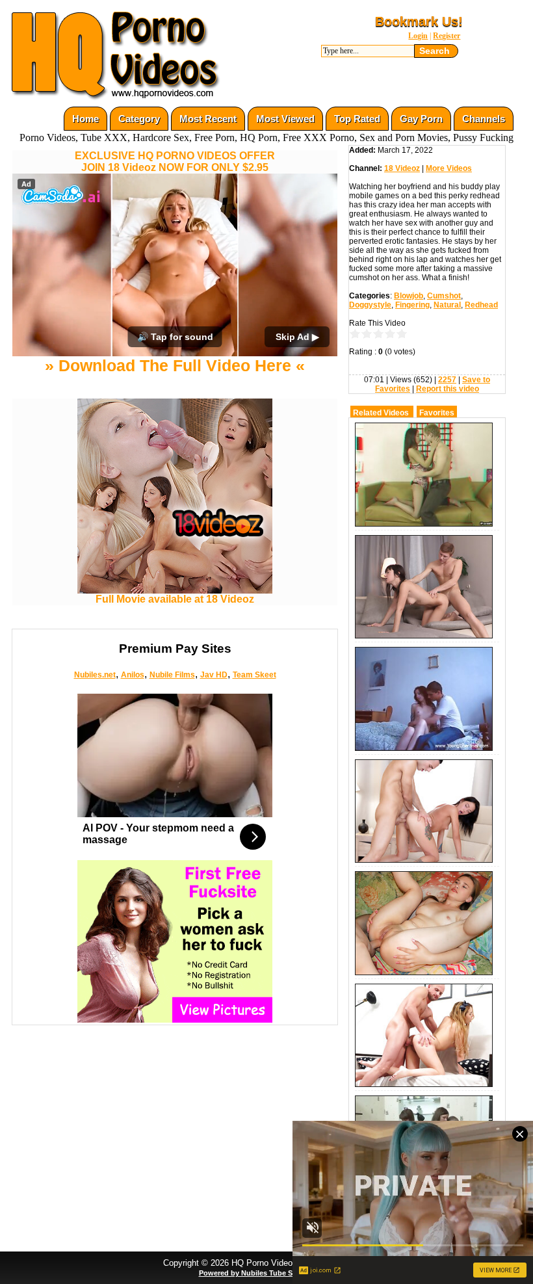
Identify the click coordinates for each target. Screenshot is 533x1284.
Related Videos (381, 412)
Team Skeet (254, 674)
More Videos (449, 168)
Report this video (447, 388)
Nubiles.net (95, 674)
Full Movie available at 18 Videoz (175, 599)
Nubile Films (172, 674)
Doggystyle (370, 304)
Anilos (132, 674)
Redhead (481, 304)
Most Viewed (285, 118)
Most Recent (208, 118)
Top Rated (357, 118)
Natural (447, 304)
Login (418, 35)
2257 (447, 379)
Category (139, 118)
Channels (483, 118)
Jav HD (214, 674)
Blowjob (408, 295)
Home (85, 118)
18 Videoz (402, 168)
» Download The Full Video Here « (175, 365)
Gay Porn (421, 118)
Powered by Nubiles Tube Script (253, 1273)
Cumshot (444, 295)
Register (446, 35)
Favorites (436, 412)
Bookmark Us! (419, 21)
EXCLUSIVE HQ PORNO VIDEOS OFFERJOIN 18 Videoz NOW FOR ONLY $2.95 (175, 161)
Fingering (412, 304)
